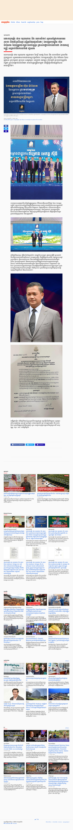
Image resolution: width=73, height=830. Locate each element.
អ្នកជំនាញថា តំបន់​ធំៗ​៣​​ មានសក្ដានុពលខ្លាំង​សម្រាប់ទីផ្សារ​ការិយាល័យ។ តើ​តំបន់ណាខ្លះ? (14, 640)
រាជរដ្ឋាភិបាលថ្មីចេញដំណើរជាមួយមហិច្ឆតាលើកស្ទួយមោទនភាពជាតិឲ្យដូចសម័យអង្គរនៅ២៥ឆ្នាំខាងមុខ (14, 533)
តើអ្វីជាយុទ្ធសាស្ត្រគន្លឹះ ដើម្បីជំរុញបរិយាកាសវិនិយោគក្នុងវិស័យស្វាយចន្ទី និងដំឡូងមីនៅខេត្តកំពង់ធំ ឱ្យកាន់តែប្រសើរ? (36, 780)
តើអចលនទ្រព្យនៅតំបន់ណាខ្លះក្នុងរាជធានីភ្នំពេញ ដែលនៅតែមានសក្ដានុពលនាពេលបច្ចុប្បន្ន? (14, 780)
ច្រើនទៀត (67, 661)
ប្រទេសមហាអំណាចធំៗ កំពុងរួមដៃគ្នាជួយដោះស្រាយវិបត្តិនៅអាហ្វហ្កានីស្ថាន (36, 639)
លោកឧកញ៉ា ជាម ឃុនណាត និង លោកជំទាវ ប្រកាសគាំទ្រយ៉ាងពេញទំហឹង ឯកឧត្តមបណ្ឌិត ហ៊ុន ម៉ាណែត (58, 533)
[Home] (5, 22)
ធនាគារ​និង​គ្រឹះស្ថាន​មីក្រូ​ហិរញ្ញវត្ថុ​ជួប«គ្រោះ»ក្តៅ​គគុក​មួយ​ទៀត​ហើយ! (12, 679)
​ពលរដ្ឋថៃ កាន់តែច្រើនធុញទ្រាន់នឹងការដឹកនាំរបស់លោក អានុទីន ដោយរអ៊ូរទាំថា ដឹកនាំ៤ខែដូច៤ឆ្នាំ (36, 747)
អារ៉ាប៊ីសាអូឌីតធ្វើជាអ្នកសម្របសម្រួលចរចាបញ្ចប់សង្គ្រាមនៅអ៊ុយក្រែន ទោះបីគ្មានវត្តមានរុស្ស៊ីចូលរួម (19, 494)
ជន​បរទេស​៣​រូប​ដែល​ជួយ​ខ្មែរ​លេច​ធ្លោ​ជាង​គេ (36, 679)
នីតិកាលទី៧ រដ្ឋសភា (9, 120)
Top (37, 819)
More (67, 514)
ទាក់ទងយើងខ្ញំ (54, 822)
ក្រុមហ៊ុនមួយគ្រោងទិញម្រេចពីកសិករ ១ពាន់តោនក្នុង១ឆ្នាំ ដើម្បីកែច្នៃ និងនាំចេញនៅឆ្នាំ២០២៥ (53, 494)
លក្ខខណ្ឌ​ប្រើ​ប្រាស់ (66, 822)
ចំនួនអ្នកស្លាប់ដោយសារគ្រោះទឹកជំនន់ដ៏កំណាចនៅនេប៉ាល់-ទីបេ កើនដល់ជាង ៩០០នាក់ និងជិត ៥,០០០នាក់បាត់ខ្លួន (13, 747)
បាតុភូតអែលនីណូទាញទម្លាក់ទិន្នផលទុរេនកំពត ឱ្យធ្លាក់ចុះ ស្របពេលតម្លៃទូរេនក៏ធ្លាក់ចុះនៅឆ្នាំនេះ (58, 640)
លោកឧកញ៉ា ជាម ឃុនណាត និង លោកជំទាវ (33, 120)
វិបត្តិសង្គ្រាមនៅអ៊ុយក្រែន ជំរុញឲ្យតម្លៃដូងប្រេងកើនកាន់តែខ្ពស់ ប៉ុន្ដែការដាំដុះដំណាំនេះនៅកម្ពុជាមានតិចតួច (14, 611)
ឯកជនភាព (60, 822)
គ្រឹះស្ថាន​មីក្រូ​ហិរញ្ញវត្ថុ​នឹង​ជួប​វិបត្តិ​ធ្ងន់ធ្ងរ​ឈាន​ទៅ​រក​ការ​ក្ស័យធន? (57, 679)
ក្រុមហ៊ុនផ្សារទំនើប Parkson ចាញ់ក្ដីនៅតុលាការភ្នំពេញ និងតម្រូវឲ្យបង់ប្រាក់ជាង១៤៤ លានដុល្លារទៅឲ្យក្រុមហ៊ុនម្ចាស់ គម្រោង (36, 707)
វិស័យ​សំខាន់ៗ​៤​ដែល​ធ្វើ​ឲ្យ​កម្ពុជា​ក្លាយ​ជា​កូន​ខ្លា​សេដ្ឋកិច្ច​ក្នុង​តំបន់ (58, 705)
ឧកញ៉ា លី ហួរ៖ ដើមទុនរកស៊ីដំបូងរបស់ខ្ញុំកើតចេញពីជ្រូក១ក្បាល (14, 705)
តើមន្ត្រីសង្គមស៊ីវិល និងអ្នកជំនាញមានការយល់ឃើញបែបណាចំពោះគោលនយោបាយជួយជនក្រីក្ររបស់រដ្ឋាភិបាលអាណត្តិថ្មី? (36, 612)
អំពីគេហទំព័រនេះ (48, 822)
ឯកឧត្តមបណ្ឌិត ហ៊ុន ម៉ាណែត (19, 120)
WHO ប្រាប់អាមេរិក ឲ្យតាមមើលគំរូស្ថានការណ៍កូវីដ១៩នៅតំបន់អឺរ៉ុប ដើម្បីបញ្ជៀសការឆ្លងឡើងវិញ (58, 611)
